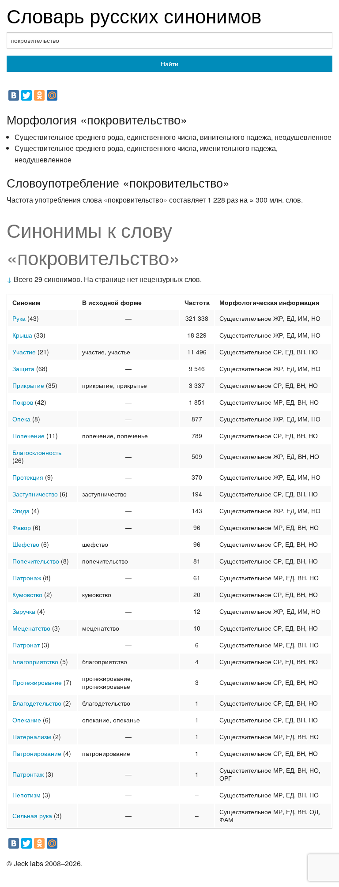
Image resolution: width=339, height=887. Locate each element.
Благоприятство (35, 661)
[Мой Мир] (52, 95)
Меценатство (31, 628)
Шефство (25, 544)
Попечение (28, 435)
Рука (19, 318)
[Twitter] (26, 95)
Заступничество (35, 493)
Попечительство (35, 560)
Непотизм (26, 794)
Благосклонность (36, 452)
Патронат (26, 644)
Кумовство (27, 594)
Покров (22, 402)
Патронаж (26, 577)
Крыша (22, 335)
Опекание (26, 719)
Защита (23, 368)
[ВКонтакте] (13, 95)
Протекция (27, 477)
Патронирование (36, 753)
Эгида (21, 510)
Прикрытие (28, 385)
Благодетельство (36, 703)
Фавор (21, 527)
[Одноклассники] (39, 95)
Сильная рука (32, 815)
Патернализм (31, 736)
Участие (24, 351)
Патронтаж (28, 774)
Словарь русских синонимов (134, 15)
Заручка (23, 611)
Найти (169, 63)
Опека (21, 418)
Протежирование (37, 682)
